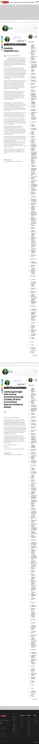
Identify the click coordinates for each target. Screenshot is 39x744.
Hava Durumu (28, 718)
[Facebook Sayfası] (1, 720)
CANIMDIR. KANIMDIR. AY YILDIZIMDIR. (33, 103)
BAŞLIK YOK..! (33, 259)
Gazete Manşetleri (29, 734)
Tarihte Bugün (28, 727)
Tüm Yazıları (35, 355)
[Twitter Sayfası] (2, 720)
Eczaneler (28, 724)
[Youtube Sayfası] (6, 720)
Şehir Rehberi (29, 732)
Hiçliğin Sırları (33, 196)
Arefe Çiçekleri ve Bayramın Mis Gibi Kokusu (34, 169)
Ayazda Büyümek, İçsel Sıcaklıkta (33, 193)
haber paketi (5, 742)
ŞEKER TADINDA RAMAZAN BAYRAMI (33, 331)
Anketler (35, 719)
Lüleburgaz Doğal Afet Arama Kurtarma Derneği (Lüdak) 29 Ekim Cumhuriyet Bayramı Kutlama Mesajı (34, 238)
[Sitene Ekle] (3, 723)
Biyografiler (36, 720)
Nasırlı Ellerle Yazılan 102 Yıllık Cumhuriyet (34, 118)
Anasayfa (2, 21)
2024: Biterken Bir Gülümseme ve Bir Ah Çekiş (34, 200)
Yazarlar (6, 21)
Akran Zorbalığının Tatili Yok (33, 125)
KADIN (32, 341)
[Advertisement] (19, 12)
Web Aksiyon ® (35, 742)
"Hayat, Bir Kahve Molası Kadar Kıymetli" (34, 189)
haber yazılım (14, 742)
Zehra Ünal (10, 21)
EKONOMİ (25, 2)
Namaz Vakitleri (28, 722)
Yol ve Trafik (29, 720)
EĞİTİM (28, 2)
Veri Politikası (3, 729)
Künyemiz (15, 729)
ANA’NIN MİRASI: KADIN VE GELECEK (34, 178)
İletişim (16, 731)
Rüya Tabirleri (36, 721)
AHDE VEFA (33, 322)
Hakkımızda (2, 726)
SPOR (21, 726)
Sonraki (1, 707)
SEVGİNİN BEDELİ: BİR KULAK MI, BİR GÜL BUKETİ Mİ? (34, 185)
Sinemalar (29, 729)
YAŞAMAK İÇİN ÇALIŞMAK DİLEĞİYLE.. (33, 313)
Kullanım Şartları (3, 733)
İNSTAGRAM (33, 276)
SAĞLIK (32, 2)
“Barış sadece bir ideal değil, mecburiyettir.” (33, 145)
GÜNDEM (16, 2)
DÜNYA (11, 2)
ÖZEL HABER (22, 727)
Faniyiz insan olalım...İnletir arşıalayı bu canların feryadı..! (33, 284)
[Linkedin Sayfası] (8, 720)
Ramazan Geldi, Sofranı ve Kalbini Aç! (34, 181)
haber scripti (9, 742)
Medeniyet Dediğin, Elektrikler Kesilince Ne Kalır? (33, 47)
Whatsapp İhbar (3, 734)
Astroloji (35, 723)
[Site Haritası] (1, 723)
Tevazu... (32, 344)
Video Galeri (15, 720)
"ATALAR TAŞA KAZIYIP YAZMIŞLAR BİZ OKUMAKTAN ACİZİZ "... (33, 251)
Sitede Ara (35, 717)
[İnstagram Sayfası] (4, 720)
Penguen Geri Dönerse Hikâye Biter (34, 99)
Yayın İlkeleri (3, 728)
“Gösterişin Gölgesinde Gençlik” (33, 149)
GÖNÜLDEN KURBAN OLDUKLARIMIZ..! (34, 295)
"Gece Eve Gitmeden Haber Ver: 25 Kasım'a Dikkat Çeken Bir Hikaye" (34, 213)
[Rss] (10, 720)
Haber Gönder (3, 735)
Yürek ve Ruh (33, 279)
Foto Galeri (15, 717)
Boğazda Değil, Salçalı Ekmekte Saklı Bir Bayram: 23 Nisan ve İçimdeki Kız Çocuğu (34, 160)
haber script (19, 742)
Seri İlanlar (29, 730)
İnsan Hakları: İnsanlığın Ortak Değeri (34, 203)
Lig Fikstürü (29, 725)
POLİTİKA (20, 2)
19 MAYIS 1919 (33, 306)
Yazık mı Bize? (33, 121)
